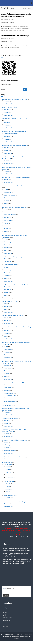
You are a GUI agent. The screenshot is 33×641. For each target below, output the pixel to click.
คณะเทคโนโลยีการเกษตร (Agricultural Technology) (16, 327)
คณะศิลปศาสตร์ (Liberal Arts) (10, 302)
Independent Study (10, 195)
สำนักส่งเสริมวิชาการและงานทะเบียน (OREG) (14, 457)
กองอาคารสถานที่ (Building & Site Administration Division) (16, 168)
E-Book (6, 442)
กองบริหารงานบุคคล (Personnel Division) (14, 131)
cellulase (12, 28)
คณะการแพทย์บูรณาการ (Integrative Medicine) (15, 177)
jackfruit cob (18, 28)
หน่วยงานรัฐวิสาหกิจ (9, 495)
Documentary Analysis (10, 133)
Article (6, 189)
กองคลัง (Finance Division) (10, 107)
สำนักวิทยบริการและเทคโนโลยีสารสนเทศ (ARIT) (15, 440)
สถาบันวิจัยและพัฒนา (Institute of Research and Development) (15, 409)
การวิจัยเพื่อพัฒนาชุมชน (10, 402)
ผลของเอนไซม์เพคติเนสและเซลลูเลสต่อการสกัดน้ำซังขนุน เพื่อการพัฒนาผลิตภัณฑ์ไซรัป (16, 15)
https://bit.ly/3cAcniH (12, 80)
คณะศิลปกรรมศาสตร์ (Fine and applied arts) (15, 285)
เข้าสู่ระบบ (5, 612)
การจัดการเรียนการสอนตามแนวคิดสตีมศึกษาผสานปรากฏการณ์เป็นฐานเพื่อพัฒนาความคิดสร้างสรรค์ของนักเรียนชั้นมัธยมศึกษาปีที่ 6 (16, 555)
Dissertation (7, 192)
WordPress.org (7, 620)
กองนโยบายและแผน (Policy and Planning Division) (16, 119)
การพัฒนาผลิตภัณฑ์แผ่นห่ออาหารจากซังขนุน (15, 36)
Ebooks (6, 267)
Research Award (8, 393)
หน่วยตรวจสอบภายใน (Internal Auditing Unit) (15, 502)
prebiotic (28, 28)
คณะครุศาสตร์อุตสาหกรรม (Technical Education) (16, 186)
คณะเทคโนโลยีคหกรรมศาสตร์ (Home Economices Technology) (16, 343)
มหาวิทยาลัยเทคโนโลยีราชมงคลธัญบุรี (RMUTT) (15, 383)
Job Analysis (7, 109)
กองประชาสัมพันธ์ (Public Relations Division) (15, 146)
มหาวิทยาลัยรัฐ (8, 464)
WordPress (16, 638)
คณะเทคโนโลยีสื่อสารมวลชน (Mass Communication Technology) (16, 362)
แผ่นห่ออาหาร (16, 47)
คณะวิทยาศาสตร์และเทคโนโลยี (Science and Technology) (14, 236)
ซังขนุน (5, 30)
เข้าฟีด (4, 615)
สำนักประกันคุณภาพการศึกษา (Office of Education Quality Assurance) (16, 431)
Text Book (7, 229)
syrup (2, 30)
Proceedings (6, 46)
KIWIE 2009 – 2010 (11, 395)
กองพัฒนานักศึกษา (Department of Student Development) (14, 158)
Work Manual (8, 104)
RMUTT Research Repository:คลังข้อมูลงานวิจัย (21, 635)
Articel (6, 385)
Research (7, 101)
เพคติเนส (19, 30)
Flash (16, 636)
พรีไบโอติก (9, 30)
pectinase (23, 28)
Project (6, 198)
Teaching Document (10, 450)
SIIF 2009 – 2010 (10, 398)
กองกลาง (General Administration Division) (15, 99)
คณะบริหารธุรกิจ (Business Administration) (14, 207)
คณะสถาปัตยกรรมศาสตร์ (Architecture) (13, 316)
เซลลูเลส (14, 30)
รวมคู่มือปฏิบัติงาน (7, 405)
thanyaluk (13, 38)
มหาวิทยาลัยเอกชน (9, 481)
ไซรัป (23, 30)
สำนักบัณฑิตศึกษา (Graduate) (10, 419)
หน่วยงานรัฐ (7, 490)
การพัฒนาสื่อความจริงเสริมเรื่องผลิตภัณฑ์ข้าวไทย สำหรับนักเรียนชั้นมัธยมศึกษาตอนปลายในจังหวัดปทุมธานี (17, 549)
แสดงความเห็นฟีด (7, 618)
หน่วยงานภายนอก (7, 463)
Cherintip (13, 19)
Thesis (4, 26)
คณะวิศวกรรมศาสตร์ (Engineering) (12, 257)
